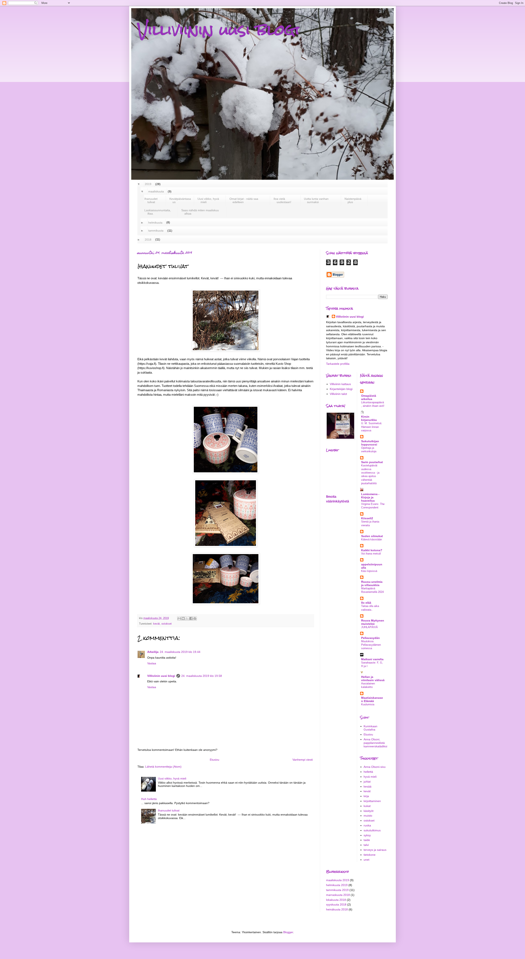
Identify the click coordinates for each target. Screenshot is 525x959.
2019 (148, 184)
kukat (367, 806)
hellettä (368, 771)
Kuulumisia (367, 704)
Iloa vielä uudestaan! (282, 200)
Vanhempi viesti (302, 759)
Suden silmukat (372, 536)
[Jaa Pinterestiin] (195, 618)
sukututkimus (372, 830)
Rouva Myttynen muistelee (372, 622)
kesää (367, 786)
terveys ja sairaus (375, 849)
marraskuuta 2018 (338, 895)
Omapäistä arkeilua (368, 397)
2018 (148, 239)
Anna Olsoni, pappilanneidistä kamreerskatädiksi (375, 743)
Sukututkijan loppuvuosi (370, 443)
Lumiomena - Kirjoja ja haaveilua (370, 497)
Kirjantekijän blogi (341, 389)
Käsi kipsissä (369, 571)
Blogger (288, 932)
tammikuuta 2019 (337, 890)
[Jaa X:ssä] (187, 618)
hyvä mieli (370, 776)
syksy (367, 835)
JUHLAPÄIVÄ (369, 627)
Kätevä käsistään (371, 539)
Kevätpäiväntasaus (180, 200)
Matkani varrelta (372, 659)
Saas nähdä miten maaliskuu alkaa (200, 212)
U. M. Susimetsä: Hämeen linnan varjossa (371, 427)
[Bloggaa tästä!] (183, 618)
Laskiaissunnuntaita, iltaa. (158, 212)
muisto (368, 815)
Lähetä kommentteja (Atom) (163, 766)
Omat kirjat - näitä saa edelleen (244, 200)
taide (367, 840)
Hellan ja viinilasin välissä (373, 678)
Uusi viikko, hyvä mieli (208, 200)
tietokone (369, 854)
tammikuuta (155, 230)
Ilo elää (366, 602)
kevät (156, 623)
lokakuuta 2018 (336, 899)
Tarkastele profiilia (337, 363)
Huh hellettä (149, 799)
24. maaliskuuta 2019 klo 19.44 (180, 651)
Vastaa (151, 663)
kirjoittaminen (372, 801)
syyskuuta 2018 (336, 904)
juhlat (367, 781)
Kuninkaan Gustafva (370, 728)
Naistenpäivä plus (353, 200)
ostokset (166, 623)
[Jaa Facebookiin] (191, 618)
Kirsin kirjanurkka (369, 418)
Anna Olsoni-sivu (375, 766)
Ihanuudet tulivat (151, 200)
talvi (366, 845)
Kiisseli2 (367, 518)
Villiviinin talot (338, 393)
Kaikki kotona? (371, 550)
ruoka (367, 825)
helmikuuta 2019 (337, 885)
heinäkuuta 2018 (337, 909)
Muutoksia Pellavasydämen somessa (371, 645)
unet (366, 859)
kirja (366, 796)
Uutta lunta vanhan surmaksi (316, 200)
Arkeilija (153, 651)
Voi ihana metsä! (371, 553)
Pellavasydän (370, 638)
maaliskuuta (156, 191)
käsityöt (368, 810)
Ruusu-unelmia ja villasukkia (371, 583)
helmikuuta (155, 222)
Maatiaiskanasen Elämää (372, 699)
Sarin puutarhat (372, 462)
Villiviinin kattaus (340, 384)
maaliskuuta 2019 (337, 880)
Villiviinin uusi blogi (218, 30)
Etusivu (214, 759)
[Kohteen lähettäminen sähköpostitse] (179, 618)
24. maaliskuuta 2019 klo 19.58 (201, 675)
